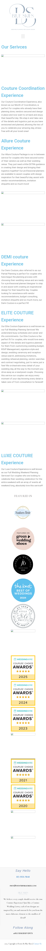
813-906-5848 (23, 877)
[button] (23, 36)
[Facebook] (23, 938)
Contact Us (37, 944)
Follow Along (23, 927)
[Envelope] (28, 938)
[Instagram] (18, 938)
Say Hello (22, 870)
